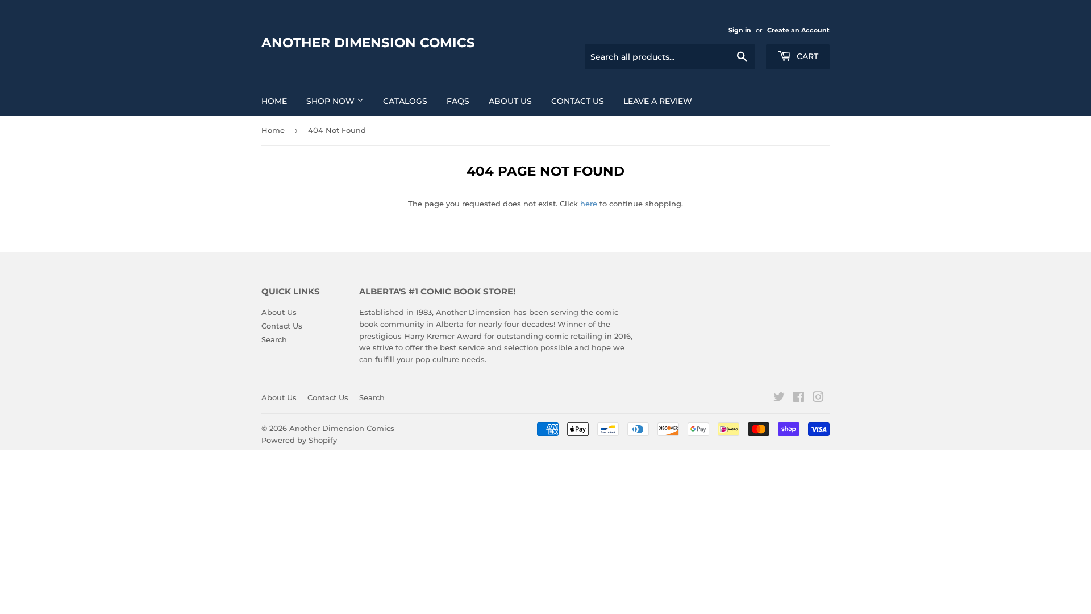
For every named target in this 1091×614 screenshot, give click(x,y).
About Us (510, 101)
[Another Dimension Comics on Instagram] (818, 398)
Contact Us (577, 101)
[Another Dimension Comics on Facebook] (799, 398)
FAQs (458, 101)
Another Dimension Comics (368, 43)
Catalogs (405, 101)
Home (274, 101)
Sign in (739, 30)
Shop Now (331, 101)
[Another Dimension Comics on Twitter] (779, 398)
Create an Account (798, 30)
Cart (806, 56)
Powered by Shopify (299, 440)
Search (274, 339)
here (588, 203)
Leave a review (657, 101)
